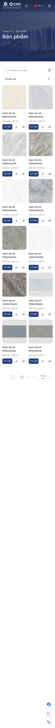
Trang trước (13, 377)
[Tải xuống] (16, 127)
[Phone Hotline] (49, 722)
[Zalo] (49, 713)
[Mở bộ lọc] (49, 70)
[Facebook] (49, 704)
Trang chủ (7, 31)
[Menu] (49, 6)
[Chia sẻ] (23, 127)
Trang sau (43, 377)
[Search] (26, 6)
